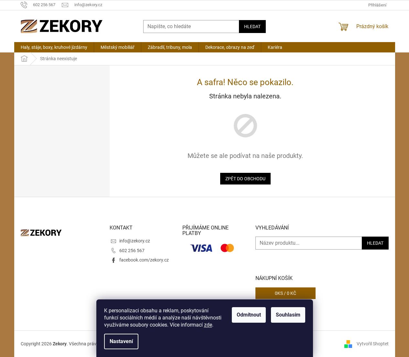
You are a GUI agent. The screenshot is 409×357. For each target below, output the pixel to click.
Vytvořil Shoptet (373, 343)
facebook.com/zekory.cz (144, 259)
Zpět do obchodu (245, 178)
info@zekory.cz (134, 240)
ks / (285, 293)
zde (208, 325)
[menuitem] (54, 47)
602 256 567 (132, 250)
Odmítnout (249, 315)
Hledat (252, 26)
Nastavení (121, 341)
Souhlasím (288, 315)
